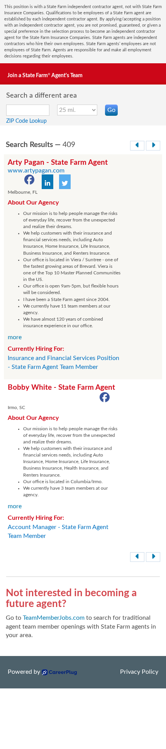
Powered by (24, 672)
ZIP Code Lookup (26, 121)
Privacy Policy (139, 672)
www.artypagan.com (36, 170)
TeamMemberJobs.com (54, 618)
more (15, 337)
